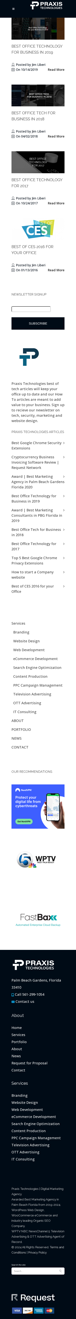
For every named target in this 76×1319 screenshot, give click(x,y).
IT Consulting (24, 711)
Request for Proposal (29, 1063)
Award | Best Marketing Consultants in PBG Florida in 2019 (36, 515)
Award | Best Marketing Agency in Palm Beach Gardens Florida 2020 (38, 481)
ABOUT (17, 720)
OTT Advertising (27, 703)
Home (16, 1027)
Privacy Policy (37, 1252)
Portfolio (19, 1041)
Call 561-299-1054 (29, 994)
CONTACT (19, 747)
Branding (21, 632)
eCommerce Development (35, 658)
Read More (56, 69)
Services (18, 623)
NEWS (16, 738)
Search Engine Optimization (37, 667)
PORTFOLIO (21, 729)
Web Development (29, 649)
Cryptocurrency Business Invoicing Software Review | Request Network (35, 462)
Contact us (25, 1001)
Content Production (30, 676)
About (16, 1048)
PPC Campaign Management (38, 685)
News (16, 1056)
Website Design (26, 641)
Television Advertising (32, 694)
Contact (18, 1070)
